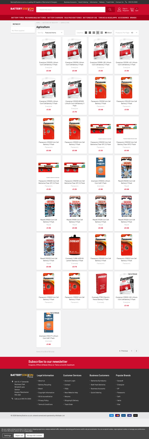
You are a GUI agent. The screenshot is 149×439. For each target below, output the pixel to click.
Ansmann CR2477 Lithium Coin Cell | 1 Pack (48, 337)
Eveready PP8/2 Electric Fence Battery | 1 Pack (101, 298)
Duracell (120, 381)
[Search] (110, 9)
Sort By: (41, 33)
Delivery (101, 2)
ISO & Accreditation (45, 396)
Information (94, 2)
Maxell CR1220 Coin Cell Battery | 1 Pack (126, 221)
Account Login (70, 381)
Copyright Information (46, 392)
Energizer (120, 385)
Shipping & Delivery (72, 400)
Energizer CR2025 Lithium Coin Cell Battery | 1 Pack (48, 63)
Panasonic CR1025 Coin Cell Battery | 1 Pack (75, 143)
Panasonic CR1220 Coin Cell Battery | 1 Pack (49, 143)
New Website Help (71, 392)
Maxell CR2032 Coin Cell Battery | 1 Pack (48, 259)
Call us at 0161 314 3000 (23, 399)
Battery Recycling (44, 385)
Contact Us (119, 2)
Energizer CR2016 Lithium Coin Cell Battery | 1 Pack (74, 63)
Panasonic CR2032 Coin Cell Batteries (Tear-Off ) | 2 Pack (100, 143)
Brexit (40, 388)
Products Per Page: (123, 33)
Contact (67, 385)
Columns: (80, 33)
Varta (119, 400)
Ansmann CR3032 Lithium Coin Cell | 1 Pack (100, 182)
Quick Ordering (83, 2)
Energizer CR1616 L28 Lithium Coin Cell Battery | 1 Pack (100, 63)
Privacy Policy (43, 400)
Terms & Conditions (45, 404)
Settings (7, 435)
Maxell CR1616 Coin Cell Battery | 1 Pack (75, 221)
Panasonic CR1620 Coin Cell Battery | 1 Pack (49, 298)
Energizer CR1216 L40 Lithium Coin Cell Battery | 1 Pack (126, 63)
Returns (67, 396)
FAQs (66, 388)
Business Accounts (70, 2)
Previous (124, 351)
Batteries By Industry (98, 381)
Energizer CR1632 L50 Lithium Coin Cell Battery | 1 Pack (126, 298)
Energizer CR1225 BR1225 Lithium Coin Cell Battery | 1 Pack (74, 103)
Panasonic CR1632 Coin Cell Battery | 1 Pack (126, 259)
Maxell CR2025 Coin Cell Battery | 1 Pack (126, 182)
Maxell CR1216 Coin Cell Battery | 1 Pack (101, 221)
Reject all (19, 435)
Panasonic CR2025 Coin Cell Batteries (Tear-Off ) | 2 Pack (49, 182)
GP (118, 388)
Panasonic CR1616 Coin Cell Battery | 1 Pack (74, 298)
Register (126, 10)
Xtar (118, 404)
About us (41, 381)
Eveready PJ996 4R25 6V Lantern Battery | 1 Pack (75, 259)
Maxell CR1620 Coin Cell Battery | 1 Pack (48, 221)
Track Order (110, 2)
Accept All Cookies (34, 435)
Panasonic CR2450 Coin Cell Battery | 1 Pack (101, 259)
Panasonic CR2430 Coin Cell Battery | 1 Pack (126, 102)
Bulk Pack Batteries (98, 385)
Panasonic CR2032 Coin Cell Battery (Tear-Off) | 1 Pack (126, 143)
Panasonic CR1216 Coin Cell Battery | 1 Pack (100, 102)
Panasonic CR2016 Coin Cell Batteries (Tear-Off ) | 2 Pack (74, 182)
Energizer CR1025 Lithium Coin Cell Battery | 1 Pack (48, 102)
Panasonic (121, 392)
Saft (118, 396)
